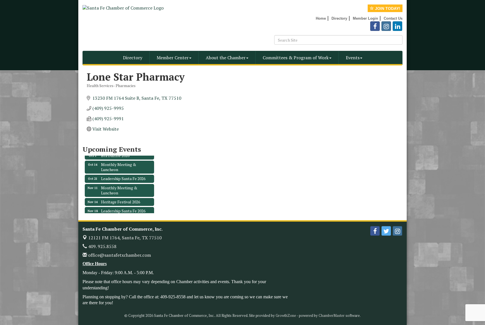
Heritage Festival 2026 (120, 198)
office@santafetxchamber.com (119, 255)
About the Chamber (226, 57)
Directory (132, 57)
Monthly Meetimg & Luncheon (119, 186)
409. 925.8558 (101, 246)
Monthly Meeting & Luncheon (118, 163)
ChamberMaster (332, 315)
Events (353, 57)
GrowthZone (286, 315)
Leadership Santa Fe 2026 (123, 175)
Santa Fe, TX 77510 (125, 238)
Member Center (173, 57)
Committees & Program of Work (296, 57)
